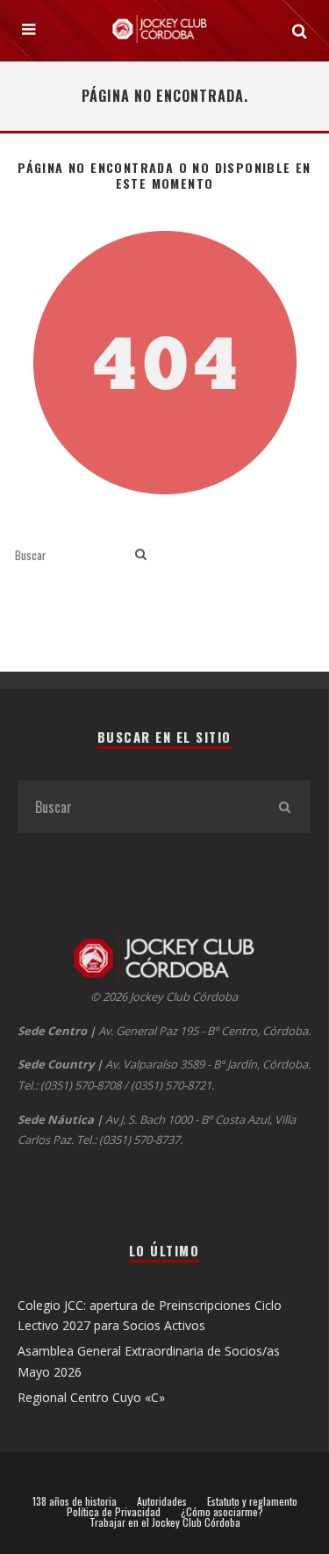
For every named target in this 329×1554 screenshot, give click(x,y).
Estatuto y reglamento (252, 1501)
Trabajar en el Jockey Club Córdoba (164, 1522)
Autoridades (162, 1501)
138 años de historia (74, 1501)
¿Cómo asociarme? (222, 1512)
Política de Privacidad (114, 1512)
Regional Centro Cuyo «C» (91, 1397)
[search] (141, 554)
